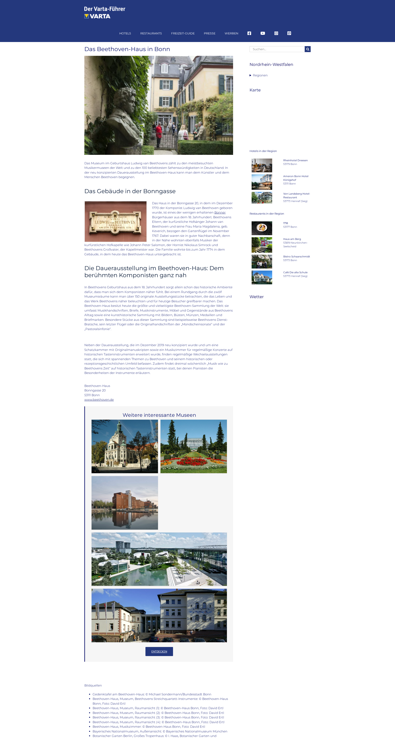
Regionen (260, 75)
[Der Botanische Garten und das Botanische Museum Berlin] (193, 446)
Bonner (220, 212)
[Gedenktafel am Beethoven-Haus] (115, 203)
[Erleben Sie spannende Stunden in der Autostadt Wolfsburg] (159, 559)
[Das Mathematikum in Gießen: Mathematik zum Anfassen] (159, 615)
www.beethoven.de (99, 400)
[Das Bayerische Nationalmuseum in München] (125, 446)
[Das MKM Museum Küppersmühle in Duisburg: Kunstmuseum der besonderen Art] (125, 503)
